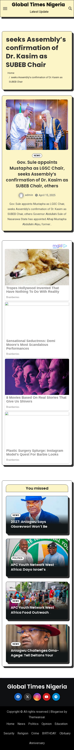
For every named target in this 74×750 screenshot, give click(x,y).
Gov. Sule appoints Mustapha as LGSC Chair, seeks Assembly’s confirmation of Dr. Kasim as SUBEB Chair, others (37, 174)
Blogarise (56, 711)
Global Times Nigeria (38, 4)
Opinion (47, 724)
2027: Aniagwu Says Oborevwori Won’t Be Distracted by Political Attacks (30, 528)
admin (29, 194)
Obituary (65, 733)
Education (61, 724)
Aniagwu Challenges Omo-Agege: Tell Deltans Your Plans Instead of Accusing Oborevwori (35, 657)
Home (10, 724)
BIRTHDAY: (49, 733)
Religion (22, 733)
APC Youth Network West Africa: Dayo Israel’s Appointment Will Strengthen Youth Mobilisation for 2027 (36, 571)
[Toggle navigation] (5, 8)
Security (9, 733)
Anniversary (37, 743)
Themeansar (37, 717)
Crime (35, 733)
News (37, 155)
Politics (18, 558)
